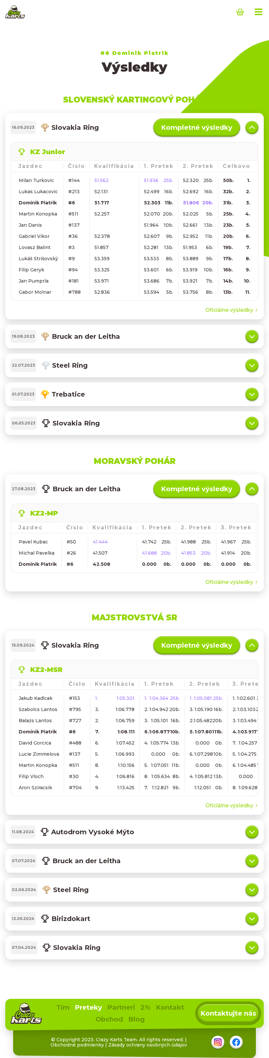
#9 (71, 259)
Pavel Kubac (33, 542)
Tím (63, 1007)
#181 (73, 281)
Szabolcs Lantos (38, 709)
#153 (74, 698)
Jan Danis (30, 225)
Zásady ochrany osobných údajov (147, 1045)
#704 (75, 788)
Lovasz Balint (35, 247)
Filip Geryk (31, 270)
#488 (75, 743)
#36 (73, 236)
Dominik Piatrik (38, 203)
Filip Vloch (31, 776)
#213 (74, 192)
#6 (71, 203)
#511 (73, 214)
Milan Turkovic (36, 180)
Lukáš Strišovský (38, 259)
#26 (71, 553)
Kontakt (170, 1007)
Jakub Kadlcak (35, 698)
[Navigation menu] (258, 12)
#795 (75, 709)
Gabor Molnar (35, 292)
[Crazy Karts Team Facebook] (236, 1042)
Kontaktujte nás (228, 1013)
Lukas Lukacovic (38, 192)
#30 (74, 776)
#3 (71, 247)
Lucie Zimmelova (39, 754)
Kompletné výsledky (196, 127)
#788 (74, 292)
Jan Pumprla (34, 281)
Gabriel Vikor (34, 236)
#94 (73, 270)
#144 (74, 180)
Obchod (109, 1019)
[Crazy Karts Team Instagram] (217, 1042)
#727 (75, 721)
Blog (136, 1019)
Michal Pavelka (36, 553)
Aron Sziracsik (35, 788)
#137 (74, 225)
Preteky (88, 1007)
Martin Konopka (38, 214)
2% (145, 1007)
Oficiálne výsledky (229, 310)
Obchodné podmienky (77, 1045)
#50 (71, 542)
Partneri (121, 1007)
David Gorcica (35, 743)
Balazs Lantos (35, 721)
